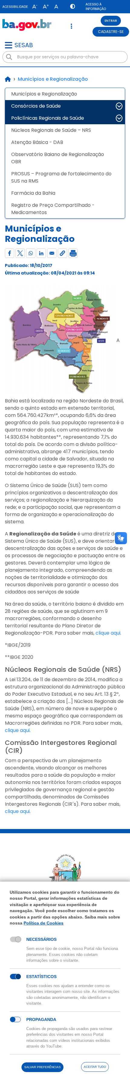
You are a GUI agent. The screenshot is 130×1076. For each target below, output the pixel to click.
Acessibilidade (15, 7)
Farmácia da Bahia (33, 193)
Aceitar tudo (95, 1066)
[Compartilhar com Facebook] (9, 253)
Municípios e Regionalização (44, 93)
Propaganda (41, 1019)
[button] (33, 6)
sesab (24, 45)
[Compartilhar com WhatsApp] (30, 253)
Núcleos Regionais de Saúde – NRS (51, 130)
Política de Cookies (43, 923)
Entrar (111, 20)
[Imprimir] (73, 253)
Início (8, 79)
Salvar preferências (42, 1067)
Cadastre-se (111, 31)
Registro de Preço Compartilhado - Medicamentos (53, 209)
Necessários (41, 939)
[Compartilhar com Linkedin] (41, 253)
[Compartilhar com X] (20, 253)
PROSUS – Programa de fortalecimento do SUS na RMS (61, 177)
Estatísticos (41, 976)
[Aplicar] (9, 57)
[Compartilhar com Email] (52, 253)
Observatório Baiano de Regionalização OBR (57, 158)
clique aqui (108, 632)
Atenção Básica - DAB (37, 142)
